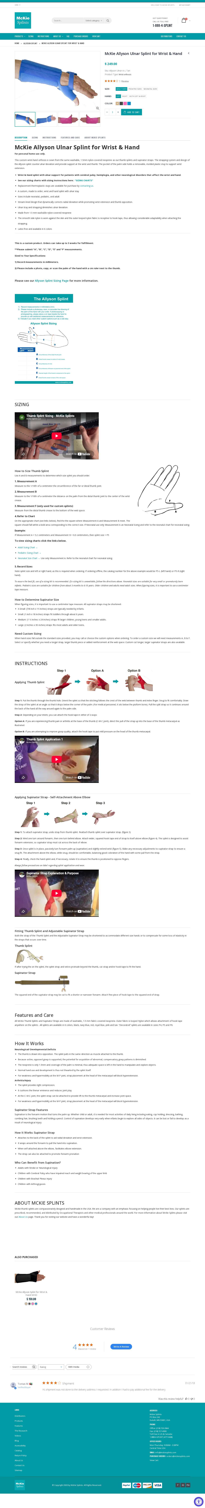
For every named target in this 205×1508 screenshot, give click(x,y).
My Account (184, 5)
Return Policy (21, 1455)
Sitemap (18, 1470)
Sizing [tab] (35, 137)
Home (17, 43)
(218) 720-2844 (162, 1428)
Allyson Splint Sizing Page (52, 280)
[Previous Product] (188, 53)
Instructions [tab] (49, 137)
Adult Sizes (121, 89)
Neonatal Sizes (150, 89)
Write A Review (121, 1346)
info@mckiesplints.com (165, 1452)
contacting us (86, 185)
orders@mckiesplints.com (178, 1456)
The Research (21, 1430)
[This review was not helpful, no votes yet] (192, 1398)
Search (107, 20)
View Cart (154, 1460)
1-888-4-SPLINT (156, 1437)
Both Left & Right (138, 96)
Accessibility (20, 1445)
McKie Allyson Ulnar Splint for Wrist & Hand (143, 53)
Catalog (18, 1450)
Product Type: (111, 74)
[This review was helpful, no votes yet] (186, 1398)
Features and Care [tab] (70, 137)
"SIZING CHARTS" (84, 180)
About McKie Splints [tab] (95, 137)
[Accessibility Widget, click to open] (198, 1502)
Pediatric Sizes (135, 89)
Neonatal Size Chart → (29, 558)
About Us (23, 1216)
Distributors (20, 1416)
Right (124, 96)
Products (19, 1420)
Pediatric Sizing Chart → (29, 552)
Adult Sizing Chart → (28, 547)
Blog (17, 1440)
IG (183, 1485)
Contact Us (19, 1465)
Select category (92, 20)
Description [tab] (21, 137)
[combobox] (51, 1367)
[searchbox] (20, 1367)
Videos (18, 1435)
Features (19, 1425)
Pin (188, 1485)
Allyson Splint (31, 43)
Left (118, 96)
